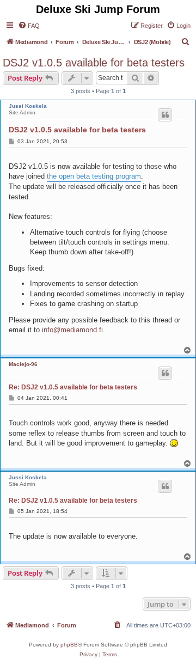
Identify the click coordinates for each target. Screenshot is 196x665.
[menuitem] (29, 25)
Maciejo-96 (23, 364)
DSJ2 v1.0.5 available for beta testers (94, 63)
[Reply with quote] (165, 114)
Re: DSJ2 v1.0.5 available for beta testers (73, 387)
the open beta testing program (94, 176)
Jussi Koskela (28, 106)
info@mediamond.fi (72, 330)
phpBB (69, 645)
